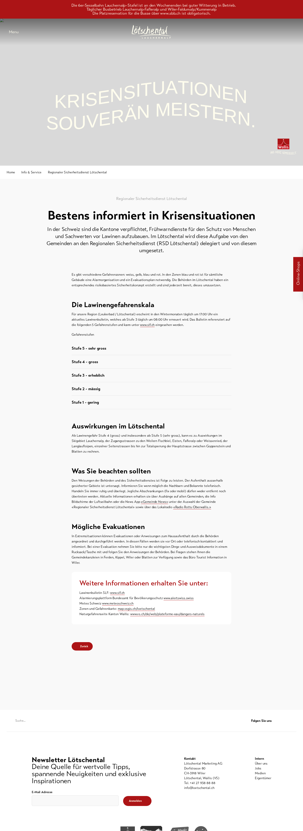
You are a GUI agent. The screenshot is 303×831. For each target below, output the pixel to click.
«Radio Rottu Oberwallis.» (192, 507)
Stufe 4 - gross (85, 361)
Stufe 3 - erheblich (88, 375)
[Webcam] (283, 32)
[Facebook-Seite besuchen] (285, 720)
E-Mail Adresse (42, 792)
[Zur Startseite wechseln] (151, 32)
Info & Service (31, 172)
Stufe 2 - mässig (86, 388)
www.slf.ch (147, 325)
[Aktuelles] (250, 32)
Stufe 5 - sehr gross (89, 348)
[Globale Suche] (294, 32)
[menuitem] (263, 763)
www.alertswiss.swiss (178, 598)
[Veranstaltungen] (261, 32)
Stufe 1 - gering (85, 402)
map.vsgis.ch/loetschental (136, 609)
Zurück (84, 646)
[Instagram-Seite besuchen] (293, 720)
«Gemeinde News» (154, 502)
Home (11, 172)
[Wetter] (272, 32)
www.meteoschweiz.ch (118, 603)
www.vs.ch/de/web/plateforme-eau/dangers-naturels (167, 614)
